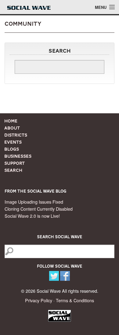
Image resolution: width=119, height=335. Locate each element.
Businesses (17, 156)
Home (10, 121)
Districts (15, 135)
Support (14, 163)
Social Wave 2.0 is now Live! (32, 216)
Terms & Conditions (75, 300)
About (12, 128)
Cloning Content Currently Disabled (39, 208)
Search (13, 170)
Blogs (11, 149)
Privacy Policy (38, 300)
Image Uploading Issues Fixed (34, 201)
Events (13, 142)
